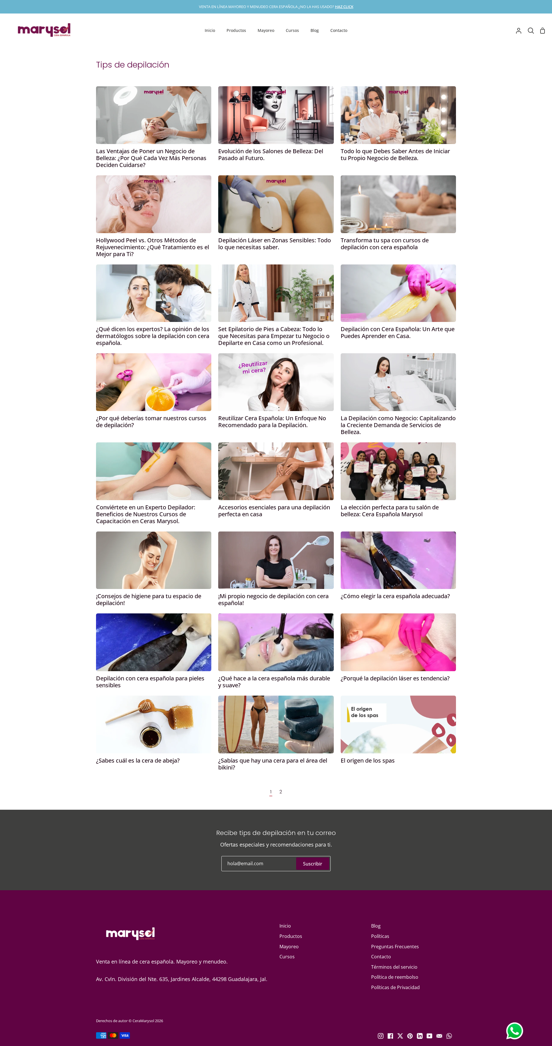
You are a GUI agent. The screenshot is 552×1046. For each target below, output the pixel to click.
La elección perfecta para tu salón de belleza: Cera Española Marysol (390, 511)
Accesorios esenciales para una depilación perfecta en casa (274, 511)
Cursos (287, 956)
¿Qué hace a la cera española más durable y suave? (274, 682)
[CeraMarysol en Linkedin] (420, 1036)
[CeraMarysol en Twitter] (400, 1036)
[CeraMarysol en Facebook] (390, 1036)
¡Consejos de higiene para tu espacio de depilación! (148, 600)
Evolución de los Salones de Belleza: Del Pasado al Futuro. (270, 155)
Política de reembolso (394, 977)
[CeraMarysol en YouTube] (429, 1036)
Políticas (380, 936)
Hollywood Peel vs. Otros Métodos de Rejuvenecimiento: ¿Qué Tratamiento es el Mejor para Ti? (152, 247)
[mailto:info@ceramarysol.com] (439, 1036)
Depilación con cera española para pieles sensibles (150, 682)
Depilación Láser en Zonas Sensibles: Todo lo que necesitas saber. (274, 244)
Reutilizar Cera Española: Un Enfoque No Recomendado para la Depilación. (272, 422)
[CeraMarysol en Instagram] (381, 1036)
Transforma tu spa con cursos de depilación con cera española (385, 244)
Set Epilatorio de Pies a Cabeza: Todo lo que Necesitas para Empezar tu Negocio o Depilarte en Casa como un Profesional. (273, 336)
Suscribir (312, 864)
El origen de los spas (368, 760)
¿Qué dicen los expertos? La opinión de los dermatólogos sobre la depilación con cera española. (152, 336)
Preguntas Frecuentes (395, 946)
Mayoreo (289, 946)
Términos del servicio (394, 967)
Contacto (381, 956)
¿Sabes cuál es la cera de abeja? (138, 760)
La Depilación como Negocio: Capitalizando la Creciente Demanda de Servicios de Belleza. (398, 425)
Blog (376, 926)
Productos (290, 936)
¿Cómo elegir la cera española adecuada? (395, 596)
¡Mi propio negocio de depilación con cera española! (273, 600)
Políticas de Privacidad (395, 987)
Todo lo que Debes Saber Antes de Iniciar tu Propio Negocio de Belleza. (395, 155)
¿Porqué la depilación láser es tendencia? (395, 678)
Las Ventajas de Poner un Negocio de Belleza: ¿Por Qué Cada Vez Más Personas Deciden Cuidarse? (151, 158)
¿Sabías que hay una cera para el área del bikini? (272, 764)
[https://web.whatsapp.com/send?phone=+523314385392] (449, 1036)
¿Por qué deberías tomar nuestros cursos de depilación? (151, 422)
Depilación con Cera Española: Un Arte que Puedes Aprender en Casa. (398, 332)
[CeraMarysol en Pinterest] (410, 1036)
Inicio (285, 926)
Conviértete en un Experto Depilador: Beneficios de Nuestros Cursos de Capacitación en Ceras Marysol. (145, 514)
